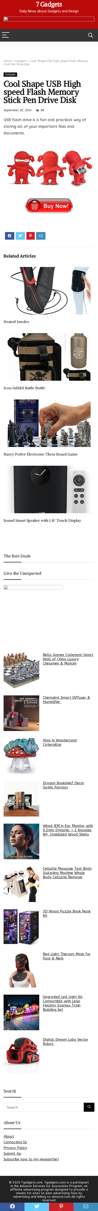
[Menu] (5, 35)
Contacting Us (15, 1142)
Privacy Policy (15, 1148)
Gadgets (21, 61)
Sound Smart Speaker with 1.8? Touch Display (42, 520)
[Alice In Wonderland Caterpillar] (21, 756)
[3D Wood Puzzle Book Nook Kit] (21, 927)
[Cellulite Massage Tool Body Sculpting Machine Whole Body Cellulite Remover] (21, 884)
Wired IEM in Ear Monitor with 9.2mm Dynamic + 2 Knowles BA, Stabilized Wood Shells (68, 830)
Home (7, 61)
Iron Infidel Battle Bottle (24, 387)
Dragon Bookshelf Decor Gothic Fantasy (63, 785)
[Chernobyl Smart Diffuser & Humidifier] (21, 713)
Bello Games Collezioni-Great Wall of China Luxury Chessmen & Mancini (68, 659)
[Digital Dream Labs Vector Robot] (21, 1055)
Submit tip (12, 1153)
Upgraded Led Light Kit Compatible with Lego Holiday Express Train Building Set (63, 1003)
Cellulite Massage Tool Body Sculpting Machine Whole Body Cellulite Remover (67, 872)
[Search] (90, 35)
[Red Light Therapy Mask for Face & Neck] (21, 970)
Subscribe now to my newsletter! (31, 1159)
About (9, 1136)
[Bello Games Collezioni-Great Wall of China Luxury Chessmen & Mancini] (21, 670)
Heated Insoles (16, 321)
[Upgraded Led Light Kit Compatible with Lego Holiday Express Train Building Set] (21, 1012)
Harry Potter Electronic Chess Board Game (41, 454)
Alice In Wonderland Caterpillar (60, 742)
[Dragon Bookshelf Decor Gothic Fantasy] (21, 799)
